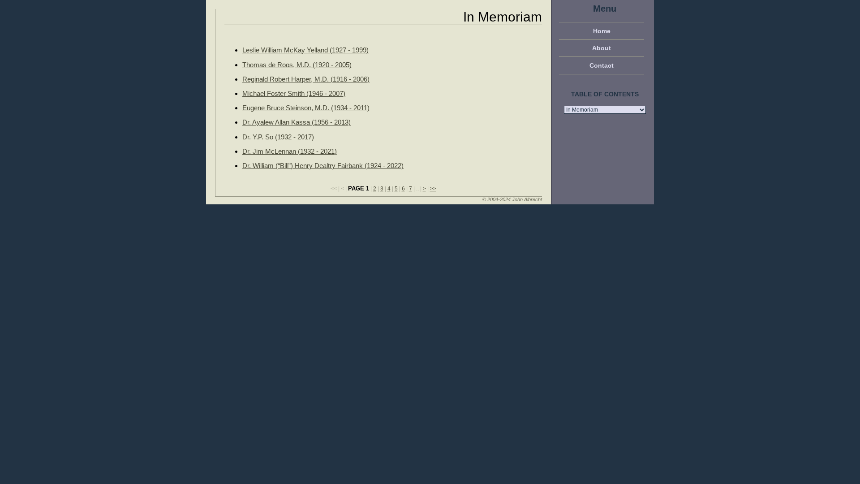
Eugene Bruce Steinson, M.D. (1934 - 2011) (306, 108)
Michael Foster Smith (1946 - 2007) (293, 93)
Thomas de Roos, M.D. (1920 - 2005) (297, 65)
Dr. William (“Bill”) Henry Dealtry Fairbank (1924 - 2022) (323, 165)
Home (602, 31)
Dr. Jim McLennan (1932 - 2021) (289, 151)
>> (433, 189)
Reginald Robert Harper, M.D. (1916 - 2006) (306, 79)
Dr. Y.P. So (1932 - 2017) (278, 137)
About (601, 48)
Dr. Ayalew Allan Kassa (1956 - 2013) (296, 122)
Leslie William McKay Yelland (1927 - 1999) (305, 50)
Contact (601, 65)
